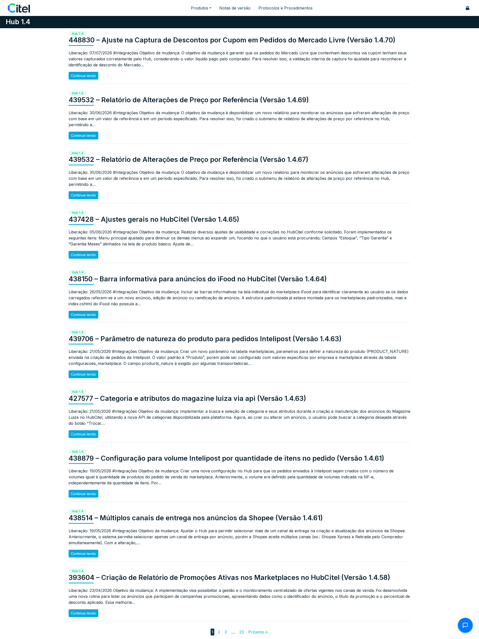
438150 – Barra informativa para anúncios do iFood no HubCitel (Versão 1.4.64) (198, 279)
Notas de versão (234, 7)
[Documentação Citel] (22, 8)
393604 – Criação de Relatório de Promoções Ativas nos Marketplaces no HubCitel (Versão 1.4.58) (229, 577)
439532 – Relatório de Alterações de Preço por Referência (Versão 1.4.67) (188, 159)
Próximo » (258, 632)
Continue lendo (83, 76)
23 (241, 632)
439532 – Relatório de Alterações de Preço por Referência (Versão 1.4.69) (189, 100)
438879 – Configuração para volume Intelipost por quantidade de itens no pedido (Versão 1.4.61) (226, 458)
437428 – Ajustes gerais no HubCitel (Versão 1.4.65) (154, 219)
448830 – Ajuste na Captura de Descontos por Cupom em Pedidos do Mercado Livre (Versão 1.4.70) (232, 40)
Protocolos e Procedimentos (285, 7)
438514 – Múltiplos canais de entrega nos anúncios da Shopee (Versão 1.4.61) (196, 518)
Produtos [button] (199, 7)
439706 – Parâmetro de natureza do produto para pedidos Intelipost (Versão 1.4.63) (205, 339)
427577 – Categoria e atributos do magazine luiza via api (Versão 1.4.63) (187, 398)
